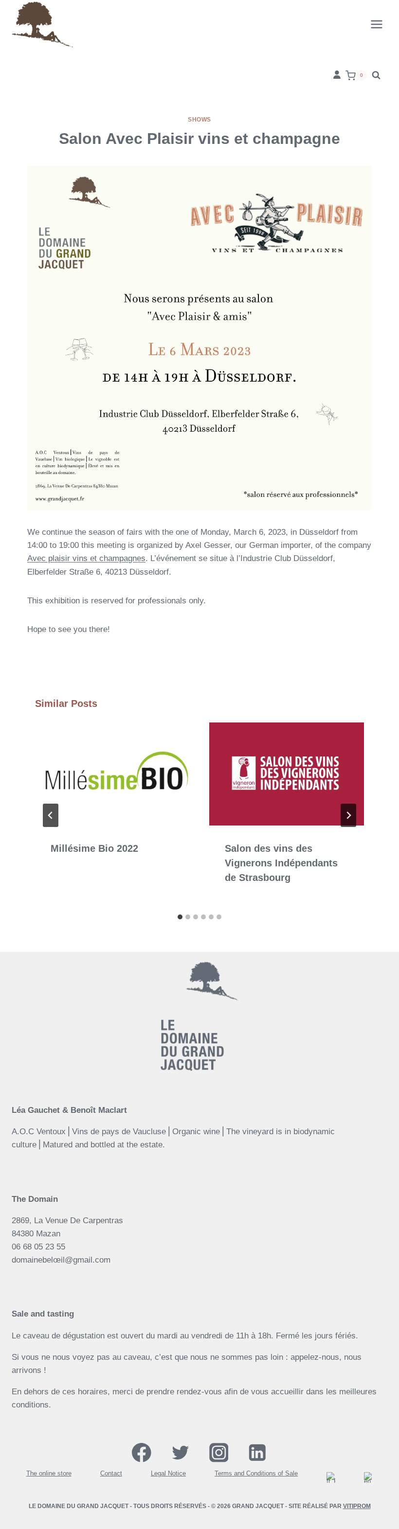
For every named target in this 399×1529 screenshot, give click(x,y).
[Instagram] (219, 1453)
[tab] (180, 916)
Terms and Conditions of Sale (256, 1474)
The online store (49, 1474)
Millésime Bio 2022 (94, 848)
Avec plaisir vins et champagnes (86, 558)
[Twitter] (180, 1453)
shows (199, 119)
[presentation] (112, 774)
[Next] (348, 815)
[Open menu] (376, 24)
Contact (111, 1474)
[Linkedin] (257, 1453)
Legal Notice (168, 1474)
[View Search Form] (376, 75)
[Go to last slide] (50, 815)
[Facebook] (142, 1453)
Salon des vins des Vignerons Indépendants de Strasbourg (281, 863)
